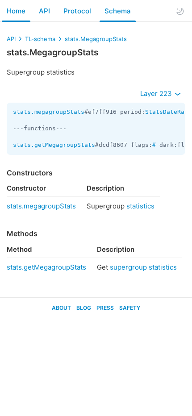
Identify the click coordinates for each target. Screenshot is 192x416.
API (44, 11)
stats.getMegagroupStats (54, 144)
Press (105, 307)
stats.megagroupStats (48, 111)
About (61, 307)
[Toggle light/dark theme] (180, 11)
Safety (129, 307)
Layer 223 (157, 93)
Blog (83, 307)
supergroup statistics (143, 267)
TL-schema (40, 38)
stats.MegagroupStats (96, 38)
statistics (140, 206)
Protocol (77, 11)
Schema (117, 11)
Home (16, 11)
